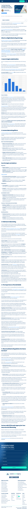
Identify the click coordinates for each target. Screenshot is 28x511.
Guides (23, 501)
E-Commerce (13, 500)
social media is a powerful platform (18, 289)
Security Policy (24, 508)
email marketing (8, 362)
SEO (5, 49)
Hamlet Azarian (6, 10)
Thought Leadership (4, 496)
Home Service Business (16, 23)
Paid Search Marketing (4, 483)
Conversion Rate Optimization (22, 483)
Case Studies (24, 500)
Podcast (23, 496)
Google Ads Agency (4, 484)
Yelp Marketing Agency (4, 491)
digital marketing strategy (7, 40)
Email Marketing (3, 497)
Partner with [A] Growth (5, 438)
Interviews (23, 497)
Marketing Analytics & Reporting (5, 500)
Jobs (18, 496)
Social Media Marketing (4, 488)
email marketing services (6, 358)
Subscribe (14, 467)
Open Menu (26, 1)
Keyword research (4, 106)
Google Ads (18, 234)
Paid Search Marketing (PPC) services (13, 228)
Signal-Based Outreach (4, 501)
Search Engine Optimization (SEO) (22, 487)
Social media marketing (15, 296)
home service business (11, 64)
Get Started (22, 1)
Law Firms (12, 497)
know (13, 72)
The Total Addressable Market (6, 29)
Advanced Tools (24, 504)
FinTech (12, 496)
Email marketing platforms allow (7, 406)
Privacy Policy (19, 508)
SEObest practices (11, 123)
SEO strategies (10, 97)
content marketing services (11, 53)
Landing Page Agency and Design (22, 484)
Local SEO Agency (20, 488)
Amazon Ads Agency (4, 487)
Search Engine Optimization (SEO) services (13, 69)
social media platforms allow (13, 326)
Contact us (17, 497)
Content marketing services (6, 132)
